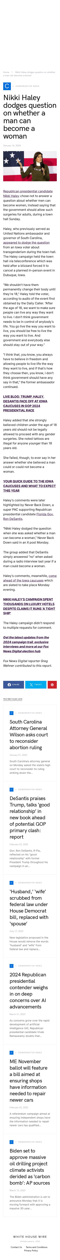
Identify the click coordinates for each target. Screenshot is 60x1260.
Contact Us (16, 1247)
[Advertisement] (30, 30)
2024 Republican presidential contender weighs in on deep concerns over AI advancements (29, 991)
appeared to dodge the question (26, 242)
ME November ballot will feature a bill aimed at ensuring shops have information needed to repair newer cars (28, 1081)
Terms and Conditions (36, 1247)
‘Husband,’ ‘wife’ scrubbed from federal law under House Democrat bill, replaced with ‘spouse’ (29, 908)
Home (6, 72)
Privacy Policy (31, 1250)
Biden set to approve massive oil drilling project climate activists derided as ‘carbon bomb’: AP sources (30, 1167)
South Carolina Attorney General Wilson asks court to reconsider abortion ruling (29, 735)
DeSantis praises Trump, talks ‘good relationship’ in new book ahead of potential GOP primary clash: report (30, 817)
